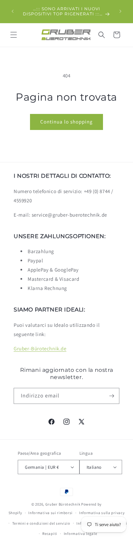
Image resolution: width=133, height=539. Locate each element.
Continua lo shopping (66, 121)
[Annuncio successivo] (120, 11)
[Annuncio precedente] (12, 11)
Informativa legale (80, 533)
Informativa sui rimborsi (50, 512)
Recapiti (49, 533)
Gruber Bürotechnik (62, 504)
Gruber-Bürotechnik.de (40, 348)
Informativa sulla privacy (102, 512)
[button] (13, 34)
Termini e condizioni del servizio (41, 523)
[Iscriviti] (111, 396)
